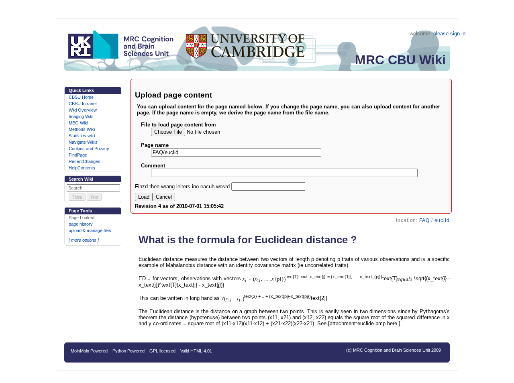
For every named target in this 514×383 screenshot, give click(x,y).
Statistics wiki (82, 135)
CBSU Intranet (83, 103)
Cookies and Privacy (89, 148)
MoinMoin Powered (89, 350)
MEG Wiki (78, 122)
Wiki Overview (83, 110)
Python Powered (128, 350)
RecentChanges (84, 161)
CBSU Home (81, 97)
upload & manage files (90, 230)
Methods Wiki (82, 129)
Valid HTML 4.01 (196, 350)
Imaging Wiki (81, 116)
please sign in (449, 34)
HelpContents (82, 167)
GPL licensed (162, 350)
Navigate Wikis (83, 142)
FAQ (424, 220)
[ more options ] (84, 240)
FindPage (78, 155)
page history (81, 224)
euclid (442, 220)
